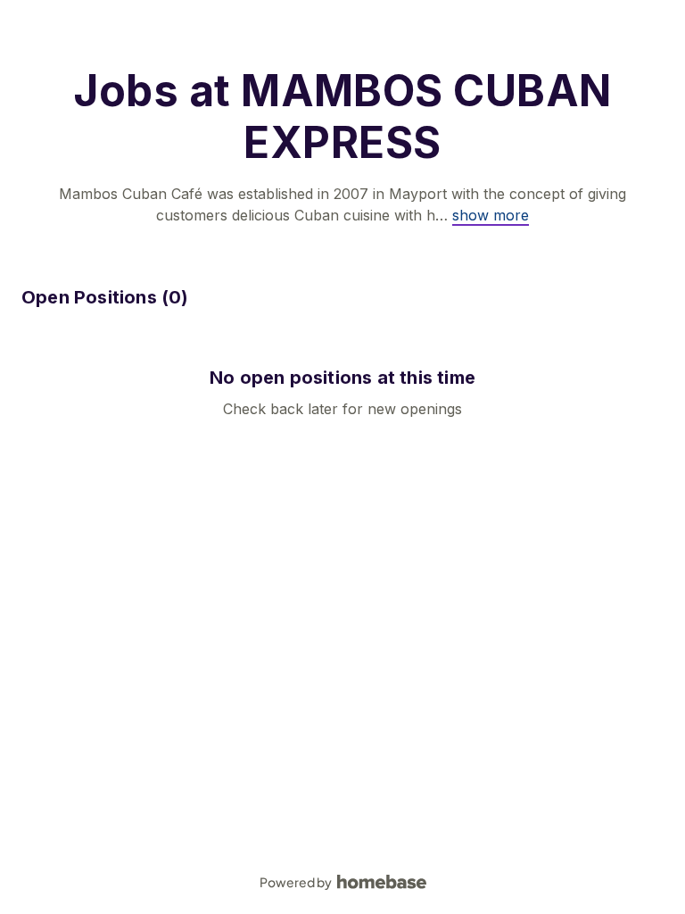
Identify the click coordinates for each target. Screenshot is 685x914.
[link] (490, 215)
